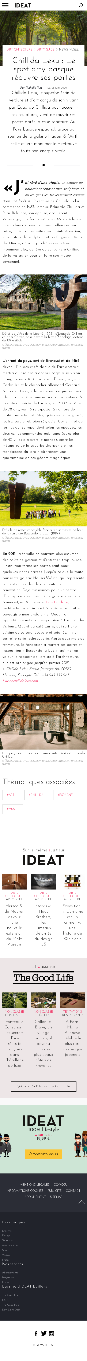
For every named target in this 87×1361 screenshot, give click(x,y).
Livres (5, 1282)
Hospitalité (14, 1015)
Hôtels (43, 1015)
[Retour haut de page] (82, 1202)
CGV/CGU (60, 1185)
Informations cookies (25, 1191)
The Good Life (10, 1295)
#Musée (13, 809)
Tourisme (7, 1240)
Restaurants (72, 1015)
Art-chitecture (19, 49)
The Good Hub (10, 1305)
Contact (73, 1191)
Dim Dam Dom (11, 1309)
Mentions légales (35, 1185)
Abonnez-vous (43, 1154)
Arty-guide (45, 49)
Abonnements (10, 1272)
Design (6, 1235)
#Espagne (65, 795)
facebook (36, 1333)
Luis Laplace (57, 602)
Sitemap (56, 1197)
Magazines (8, 1277)
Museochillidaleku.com (20, 681)
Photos (6, 1259)
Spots (5, 1250)
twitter (44, 1333)
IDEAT (6, 1300)
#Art (11, 795)
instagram (51, 1333)
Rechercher (81, 5)
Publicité (55, 1191)
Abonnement (35, 1197)
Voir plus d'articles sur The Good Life (43, 1086)
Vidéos (6, 1255)
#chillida (36, 795)
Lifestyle (7, 1230)
